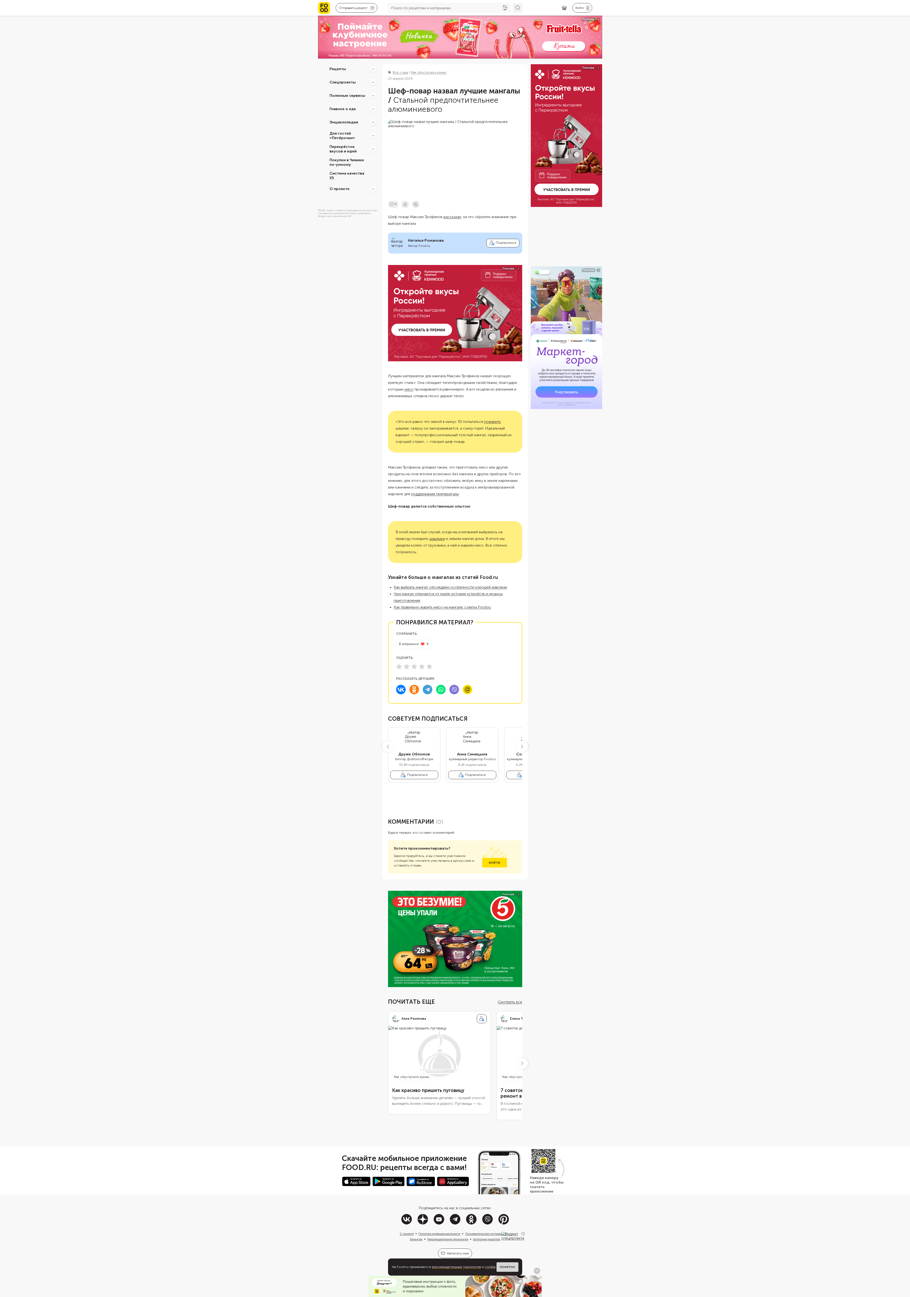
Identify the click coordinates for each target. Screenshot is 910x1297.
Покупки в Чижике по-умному (347, 162)
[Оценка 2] (406, 666)
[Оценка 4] (422, 666)
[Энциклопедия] (373, 122)
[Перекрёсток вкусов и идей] (373, 149)
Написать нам (458, 1253)
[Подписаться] (482, 1018)
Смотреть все (510, 1002)
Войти (494, 862)
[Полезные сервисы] (373, 95)
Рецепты (338, 69)
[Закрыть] (523, 1234)
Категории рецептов (486, 1239)
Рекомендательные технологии (447, 1239)
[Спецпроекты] (373, 82)
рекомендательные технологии (456, 1267)
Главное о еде (343, 109)
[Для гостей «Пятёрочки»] (373, 135)
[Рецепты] (373, 69)
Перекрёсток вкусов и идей (343, 148)
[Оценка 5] (429, 666)
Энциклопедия (344, 122)
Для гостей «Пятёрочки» (342, 135)
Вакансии (416, 1239)
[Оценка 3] (414, 666)
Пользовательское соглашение (485, 1233)
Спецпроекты (343, 82)
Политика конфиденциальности (439, 1233)
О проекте (339, 188)
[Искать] (517, 8)
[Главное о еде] (373, 109)
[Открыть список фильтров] (505, 8)
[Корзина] (564, 8)
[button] (388, 746)
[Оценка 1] (399, 666)
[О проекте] (373, 189)
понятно (507, 1267)
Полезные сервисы (347, 95)
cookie (490, 1267)
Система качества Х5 (347, 175)
